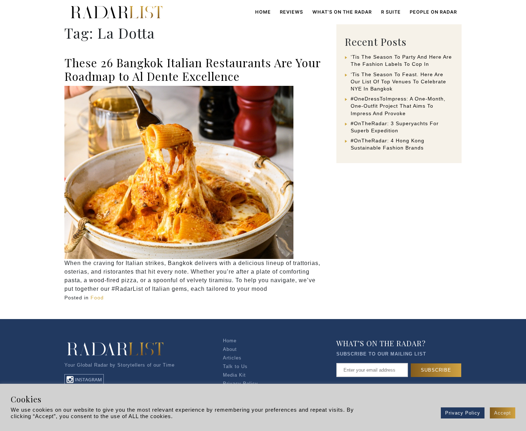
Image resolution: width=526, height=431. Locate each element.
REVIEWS (291, 12)
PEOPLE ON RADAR (433, 12)
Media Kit (234, 375)
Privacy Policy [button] (462, 413)
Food (97, 297)
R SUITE (391, 12)
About (230, 349)
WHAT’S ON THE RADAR (342, 12)
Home (263, 12)
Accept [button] (502, 413)
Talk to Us (235, 366)
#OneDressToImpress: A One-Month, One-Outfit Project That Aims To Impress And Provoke (398, 106)
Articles (232, 358)
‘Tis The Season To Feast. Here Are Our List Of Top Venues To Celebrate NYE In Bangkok (398, 82)
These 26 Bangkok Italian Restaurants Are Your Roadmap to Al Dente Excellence (192, 69)
